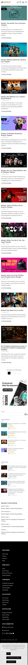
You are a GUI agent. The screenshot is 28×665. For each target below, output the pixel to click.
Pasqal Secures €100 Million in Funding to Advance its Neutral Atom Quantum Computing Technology (16, 491)
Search (3, 411)
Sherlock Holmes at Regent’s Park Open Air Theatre (13, 520)
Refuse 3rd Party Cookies (13, 657)
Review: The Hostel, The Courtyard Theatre (13, 24)
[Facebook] (2, 633)
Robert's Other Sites (8, 627)
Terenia (3, 529)
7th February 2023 (12, 486)
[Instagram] (7, 633)
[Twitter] (5, 633)
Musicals (4, 46)
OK (8, 653)
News (3, 329)
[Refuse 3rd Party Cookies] (26, 654)
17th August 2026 (12, 453)
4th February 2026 (12, 478)
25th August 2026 (12, 437)
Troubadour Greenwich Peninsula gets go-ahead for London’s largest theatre (16, 475)
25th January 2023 (13, 495)
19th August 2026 (12, 445)
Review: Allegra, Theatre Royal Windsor (11, 508)
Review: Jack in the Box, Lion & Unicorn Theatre (12, 206)
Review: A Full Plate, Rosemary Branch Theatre (11, 134)
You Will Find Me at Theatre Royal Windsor (12, 526)
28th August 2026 (12, 428)
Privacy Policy (11, 661)
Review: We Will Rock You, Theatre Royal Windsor (13, 97)
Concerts (5, 296)
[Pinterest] (9, 633)
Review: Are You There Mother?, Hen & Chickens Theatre (13, 171)
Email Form (6, 630)
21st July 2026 (12, 470)
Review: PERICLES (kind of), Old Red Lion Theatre (13, 61)
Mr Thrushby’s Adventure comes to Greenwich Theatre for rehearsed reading (13, 348)
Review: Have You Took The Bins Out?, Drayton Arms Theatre (12, 276)
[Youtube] (13, 633)
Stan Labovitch (5, 511)
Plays (3, 9)
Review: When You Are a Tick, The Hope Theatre (12, 241)
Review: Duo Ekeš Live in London (12, 310)
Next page (19, 373)
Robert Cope (4, 506)
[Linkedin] (11, 633)
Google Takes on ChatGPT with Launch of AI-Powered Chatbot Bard (16, 483)
